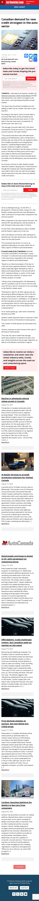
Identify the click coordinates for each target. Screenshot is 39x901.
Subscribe (31, 78)
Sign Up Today (10, 368)
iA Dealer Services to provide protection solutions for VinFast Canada (17, 477)
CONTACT (24, 888)
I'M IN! (30, 190)
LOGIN (28, 3)
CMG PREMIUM (30, 1)
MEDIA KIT (13, 888)
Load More (19, 867)
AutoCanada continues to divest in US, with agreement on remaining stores (17, 559)
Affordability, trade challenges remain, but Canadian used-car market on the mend (16, 642)
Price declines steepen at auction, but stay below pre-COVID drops (15, 724)
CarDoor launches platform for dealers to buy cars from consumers (16, 805)
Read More (5, 442)
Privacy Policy (6, 84)
